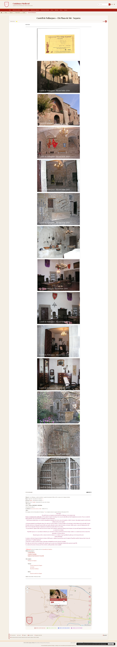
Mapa (6, 12)
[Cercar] (110, 4)
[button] (58, 606)
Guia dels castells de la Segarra (36, 573)
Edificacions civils (25, 10)
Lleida (35, 637)
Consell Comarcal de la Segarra (36, 565)
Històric (65, 10)
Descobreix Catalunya (34, 568)
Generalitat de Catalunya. (48, 549)
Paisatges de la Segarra (32, 560)
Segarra (11, 12)
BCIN (31, 500)
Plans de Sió (17, 12)
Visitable (34, 502)
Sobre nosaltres (73, 642)
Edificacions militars (16, 10)
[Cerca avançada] (112, 4)
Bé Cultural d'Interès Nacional (16, 637)
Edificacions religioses (35, 10)
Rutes (52, 10)
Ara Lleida (32, 567)
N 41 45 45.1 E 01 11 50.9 (36, 508)
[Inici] (1, 12)
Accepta (110, 644)
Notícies (56, 10)
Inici (10, 10)
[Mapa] (114, 4)
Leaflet (82, 625)
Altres (61, 10)
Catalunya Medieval (21, 3)
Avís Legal (78, 642)
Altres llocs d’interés (45, 10)
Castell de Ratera (31, 552)
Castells (28, 637)
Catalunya (31, 637)
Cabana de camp (24, 637)
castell (24, 12)
